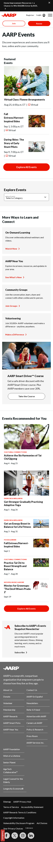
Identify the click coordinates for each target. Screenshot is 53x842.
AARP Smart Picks (12, 723)
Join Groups (11, 306)
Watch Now (11, 248)
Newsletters (32, 703)
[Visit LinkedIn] (31, 835)
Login (38, 15)
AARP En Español (34, 696)
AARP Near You (14, 261)
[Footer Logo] (26, 668)
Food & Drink (10, 540)
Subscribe (20, 652)
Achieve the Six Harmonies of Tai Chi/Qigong (22, 457)
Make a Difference (14, 334)
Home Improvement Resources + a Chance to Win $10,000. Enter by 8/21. (21, 4)
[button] (50, 15)
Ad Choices (42, 823)
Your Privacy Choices (13, 828)
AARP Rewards (10, 716)
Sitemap (7, 801)
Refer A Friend (33, 709)
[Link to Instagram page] (23, 835)
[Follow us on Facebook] (6, 835)
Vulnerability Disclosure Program (18, 823)
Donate (6, 696)
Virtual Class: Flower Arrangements (24, 99)
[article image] (26, 95)
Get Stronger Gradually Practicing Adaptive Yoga (23, 503)
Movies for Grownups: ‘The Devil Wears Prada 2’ (17, 589)
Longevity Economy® (13, 788)
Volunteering (13, 318)
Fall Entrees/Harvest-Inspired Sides (14, 118)
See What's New (13, 277)
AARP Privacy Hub (22, 801)
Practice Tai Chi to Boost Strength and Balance (15, 566)
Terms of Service (11, 807)
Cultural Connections (15, 452)
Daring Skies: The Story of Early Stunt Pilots (14, 143)
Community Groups (16, 289)
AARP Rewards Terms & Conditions (19, 812)
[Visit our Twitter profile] (14, 835)
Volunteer (7, 703)
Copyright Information (13, 817)
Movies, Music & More (14, 582)
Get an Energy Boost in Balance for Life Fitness (17, 525)
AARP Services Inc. (35, 742)
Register (30, 15)
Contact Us (31, 690)
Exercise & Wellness (13, 498)
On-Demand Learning (17, 232)
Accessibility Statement (32, 807)
